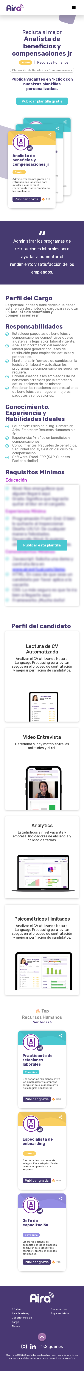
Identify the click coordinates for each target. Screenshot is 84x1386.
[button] (74, 8)
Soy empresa (59, 1309)
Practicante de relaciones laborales (38, 1060)
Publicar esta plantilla (42, 545)
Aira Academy (20, 1313)
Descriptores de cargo (22, 1319)
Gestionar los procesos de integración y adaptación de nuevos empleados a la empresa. (40, 1165)
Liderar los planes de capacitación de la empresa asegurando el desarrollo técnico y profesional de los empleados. (40, 1247)
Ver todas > (42, 1022)
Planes (16, 1326)
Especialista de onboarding (38, 1141)
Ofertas (16, 1309)
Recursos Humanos (52, 62)
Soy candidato (60, 1313)
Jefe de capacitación (35, 1222)
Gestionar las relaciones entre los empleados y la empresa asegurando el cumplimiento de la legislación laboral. (41, 1083)
